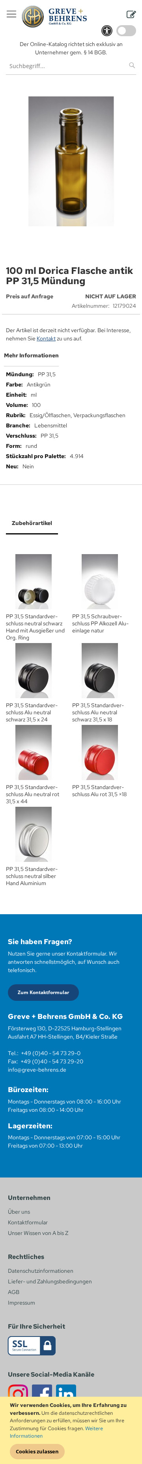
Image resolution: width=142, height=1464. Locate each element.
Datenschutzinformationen (40, 1270)
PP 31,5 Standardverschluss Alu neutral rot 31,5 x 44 (32, 794)
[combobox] (71, 66)
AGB (13, 1292)
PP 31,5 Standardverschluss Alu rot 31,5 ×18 (99, 791)
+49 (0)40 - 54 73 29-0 (50, 1053)
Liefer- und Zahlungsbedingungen (50, 1281)
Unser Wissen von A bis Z (38, 1233)
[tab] (71, 358)
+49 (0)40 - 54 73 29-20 (52, 1061)
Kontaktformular (28, 1222)
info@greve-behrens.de (37, 1069)
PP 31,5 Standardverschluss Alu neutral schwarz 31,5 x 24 (32, 712)
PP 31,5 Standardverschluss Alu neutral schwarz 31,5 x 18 (98, 712)
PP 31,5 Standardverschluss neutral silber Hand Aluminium (32, 876)
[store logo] (54, 17)
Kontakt (46, 338)
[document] (72, 1430)
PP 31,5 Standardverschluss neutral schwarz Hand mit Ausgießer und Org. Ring (35, 627)
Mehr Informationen (31, 355)
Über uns (19, 1211)
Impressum (21, 1302)
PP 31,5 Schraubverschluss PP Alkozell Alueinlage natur (100, 623)
